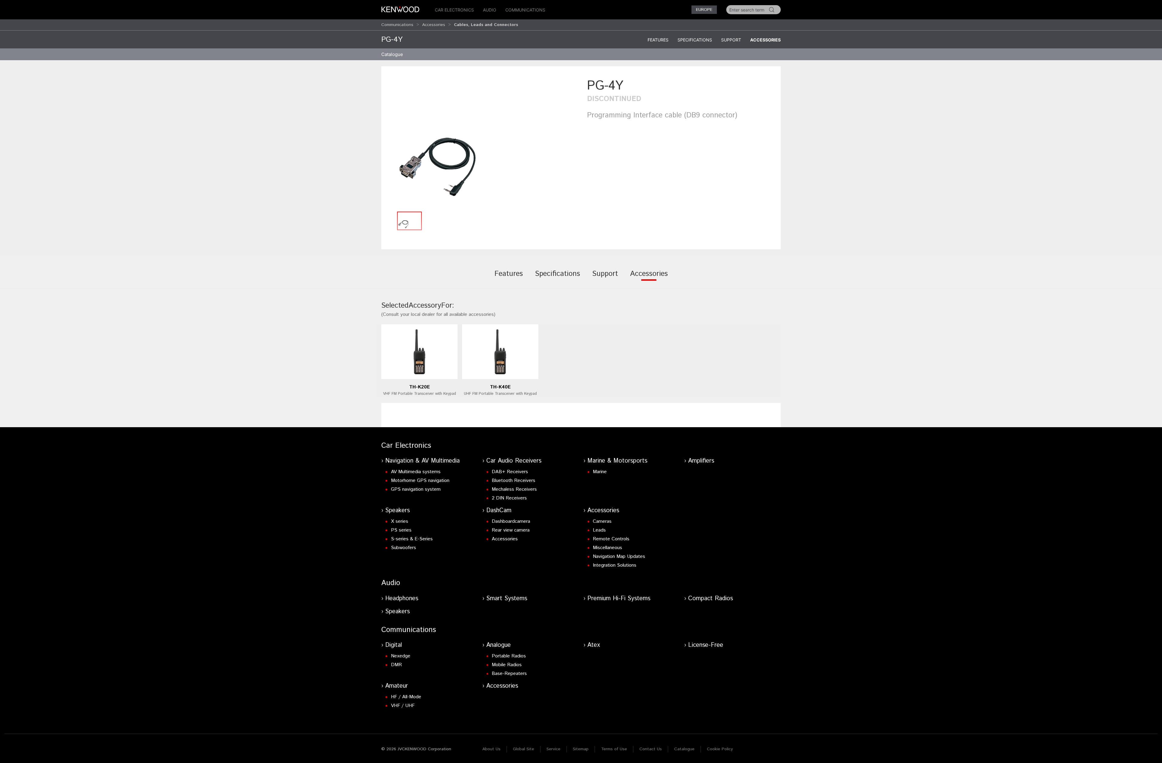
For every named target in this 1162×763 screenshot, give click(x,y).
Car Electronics (454, 9)
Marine (600, 471)
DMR (396, 664)
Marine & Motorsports (617, 461)
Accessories (433, 25)
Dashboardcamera (511, 521)
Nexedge (400, 656)
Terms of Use (614, 749)
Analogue (498, 645)
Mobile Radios (507, 664)
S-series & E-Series (412, 538)
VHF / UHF (403, 705)
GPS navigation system (416, 489)
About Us (491, 749)
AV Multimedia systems (416, 471)
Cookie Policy (720, 749)
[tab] (508, 278)
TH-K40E (500, 387)
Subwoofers (403, 547)
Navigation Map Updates (619, 556)
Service (553, 749)
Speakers (397, 510)
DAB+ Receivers (510, 471)
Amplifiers (701, 461)
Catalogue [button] (392, 54)
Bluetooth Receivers (513, 480)
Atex (593, 645)
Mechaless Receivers (514, 489)
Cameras (602, 521)
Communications (525, 9)
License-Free (705, 645)
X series (399, 521)
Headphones (401, 598)
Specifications (695, 39)
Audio (489, 9)
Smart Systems (506, 598)
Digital (393, 645)
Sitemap (581, 749)
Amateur (396, 686)
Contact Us (650, 749)
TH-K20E (419, 387)
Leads (599, 530)
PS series (401, 530)
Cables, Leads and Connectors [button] (486, 25)
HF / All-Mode (406, 696)
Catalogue (684, 749)
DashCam (498, 510)
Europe (704, 10)
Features (658, 39)
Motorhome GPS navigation (420, 480)
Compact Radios (710, 598)
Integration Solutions (614, 565)
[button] (481, 142)
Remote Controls (611, 538)
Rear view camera (511, 530)
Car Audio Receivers (513, 461)
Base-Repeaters (509, 673)
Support (731, 39)
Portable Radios (509, 656)
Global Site (523, 749)
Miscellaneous (607, 547)
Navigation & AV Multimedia (422, 461)
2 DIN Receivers (509, 498)
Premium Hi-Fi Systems (618, 598)
